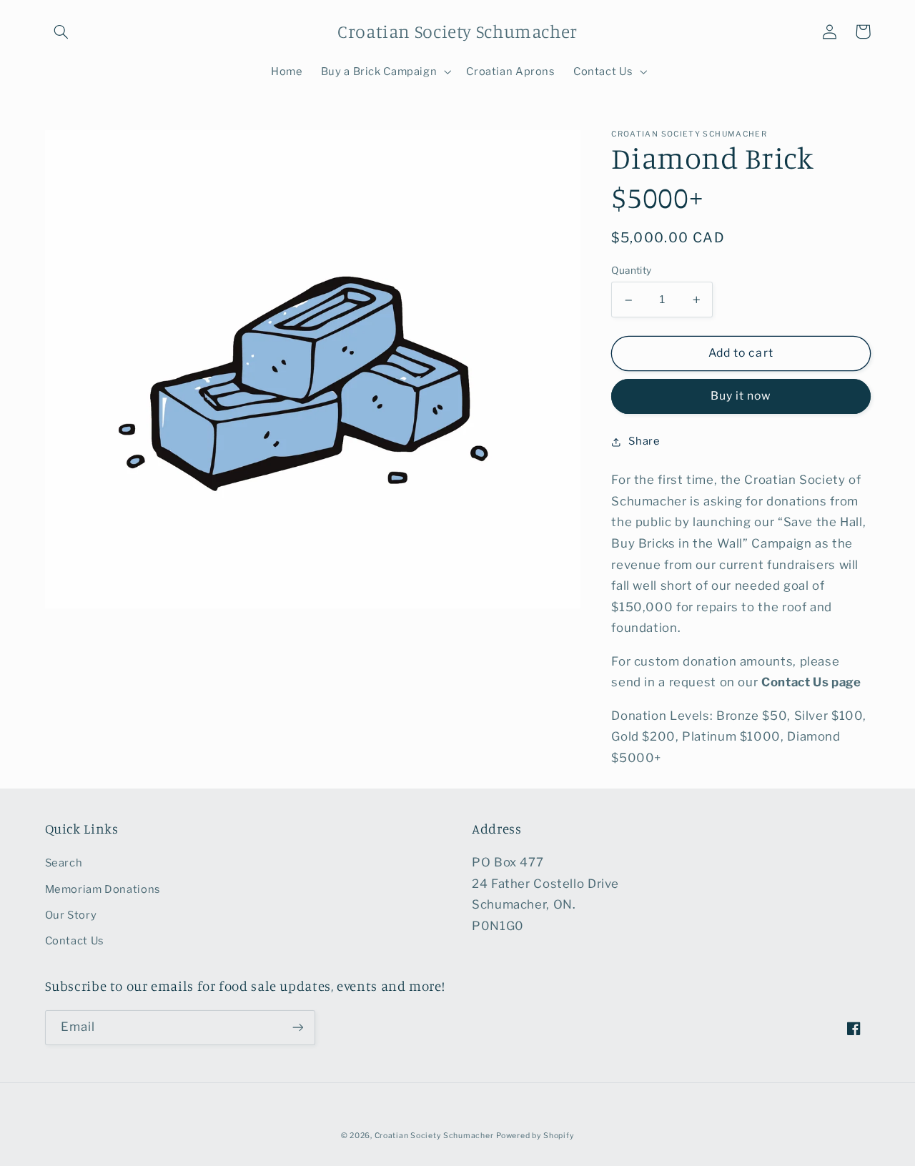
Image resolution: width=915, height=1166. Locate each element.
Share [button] (644, 441)
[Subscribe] (297, 1027)
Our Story (71, 915)
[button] (61, 31)
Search (64, 862)
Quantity (631, 271)
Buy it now (741, 396)
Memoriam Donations (103, 889)
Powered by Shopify (535, 1135)
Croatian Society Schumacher (434, 1135)
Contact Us (74, 940)
